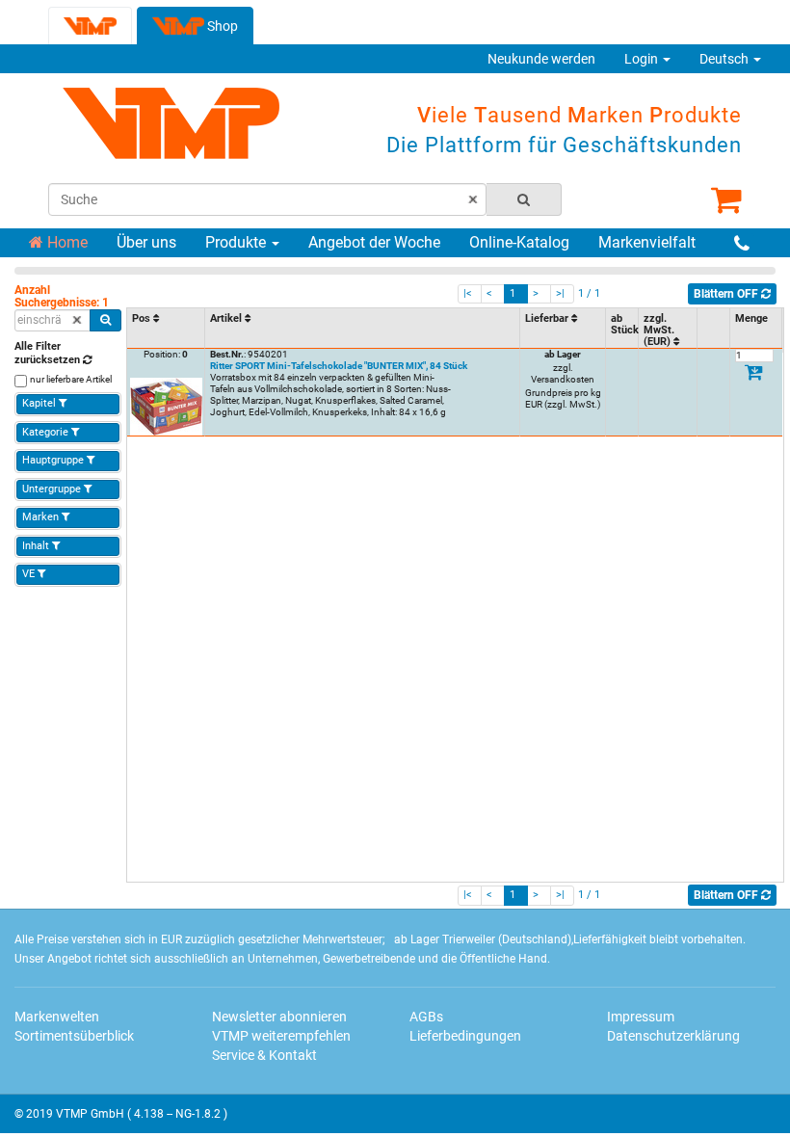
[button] (165, 319)
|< (467, 293)
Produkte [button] (237, 242)
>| (560, 293)
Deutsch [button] (725, 58)
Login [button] (642, 58)
